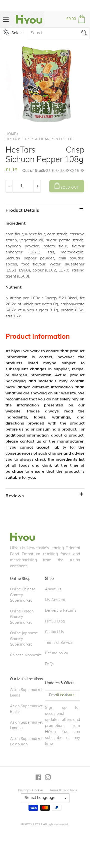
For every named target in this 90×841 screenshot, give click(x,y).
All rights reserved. (56, 824)
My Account (55, 600)
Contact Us (54, 632)
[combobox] (58, 33)
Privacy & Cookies (31, 790)
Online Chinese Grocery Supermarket (22, 595)
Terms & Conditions (63, 790)
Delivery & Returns (60, 611)
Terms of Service (58, 643)
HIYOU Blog (55, 621)
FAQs (49, 664)
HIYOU (37, 824)
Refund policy (56, 653)
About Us (53, 589)
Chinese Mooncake (26, 655)
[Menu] (6, 19)
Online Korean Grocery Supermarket (22, 617)
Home (11, 134)
